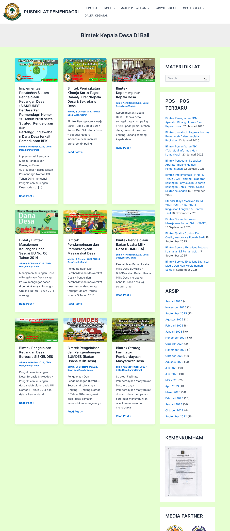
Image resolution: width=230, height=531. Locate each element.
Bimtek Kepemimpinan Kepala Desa (128, 92)
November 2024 (175, 337)
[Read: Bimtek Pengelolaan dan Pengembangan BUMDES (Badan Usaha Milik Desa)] (84, 329)
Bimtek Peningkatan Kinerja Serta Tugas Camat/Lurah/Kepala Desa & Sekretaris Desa (84, 97)
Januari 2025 (173, 331)
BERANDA (91, 8)
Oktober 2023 (174, 355)
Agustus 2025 (174, 319)
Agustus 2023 (174, 362)
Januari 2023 (173, 404)
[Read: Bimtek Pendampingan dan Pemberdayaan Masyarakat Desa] (84, 221)
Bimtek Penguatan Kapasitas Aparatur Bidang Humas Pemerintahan (183, 164)
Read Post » (27, 196)
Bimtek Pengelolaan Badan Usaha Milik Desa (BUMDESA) (132, 244)
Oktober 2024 (174, 343)
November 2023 (175, 349)
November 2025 (175, 307)
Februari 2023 (174, 398)
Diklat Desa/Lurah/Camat (80, 370)
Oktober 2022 (174, 410)
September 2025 (176, 313)
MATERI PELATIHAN (133, 8)
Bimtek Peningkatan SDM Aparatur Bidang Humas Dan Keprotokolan (183, 122)
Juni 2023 (171, 374)
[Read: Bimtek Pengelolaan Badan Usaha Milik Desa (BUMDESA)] (133, 221)
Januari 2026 (173, 301)
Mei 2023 (171, 380)
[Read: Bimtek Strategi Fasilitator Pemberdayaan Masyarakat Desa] (133, 329)
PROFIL (107, 8)
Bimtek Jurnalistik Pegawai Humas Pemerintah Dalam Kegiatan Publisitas (187, 136)
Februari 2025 (174, 325)
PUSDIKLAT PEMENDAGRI (51, 11)
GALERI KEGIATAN (96, 15)
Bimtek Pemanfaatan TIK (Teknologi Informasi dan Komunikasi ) (181, 150)
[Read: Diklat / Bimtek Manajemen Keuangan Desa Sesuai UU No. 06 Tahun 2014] (36, 221)
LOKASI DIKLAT (191, 8)
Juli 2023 (171, 368)
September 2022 (176, 416)
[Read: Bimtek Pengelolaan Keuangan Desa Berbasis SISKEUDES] (36, 329)
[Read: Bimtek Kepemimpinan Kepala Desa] (133, 70)
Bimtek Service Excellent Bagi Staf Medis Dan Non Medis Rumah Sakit (187, 265)
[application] (113, 8)
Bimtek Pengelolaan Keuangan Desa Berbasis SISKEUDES (36, 352)
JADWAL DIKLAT (165, 8)
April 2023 (172, 386)
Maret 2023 (172, 392)
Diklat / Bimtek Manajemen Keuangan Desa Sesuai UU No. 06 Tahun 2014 (33, 249)
